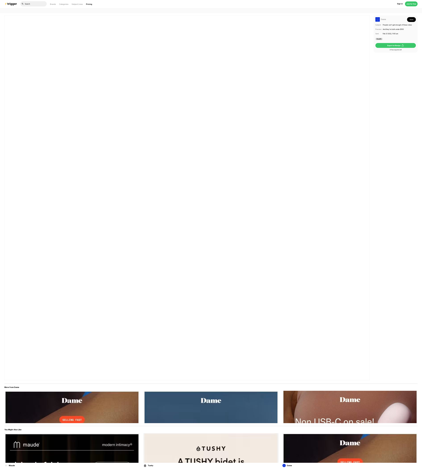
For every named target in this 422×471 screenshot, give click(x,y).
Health (379, 39)
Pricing (89, 4)
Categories (63, 4)
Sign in (400, 4)
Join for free (411, 4)
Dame (383, 19)
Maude (12, 465)
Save (411, 20)
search (23, 4)
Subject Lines (77, 4)
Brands (53, 4)
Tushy (150, 465)
